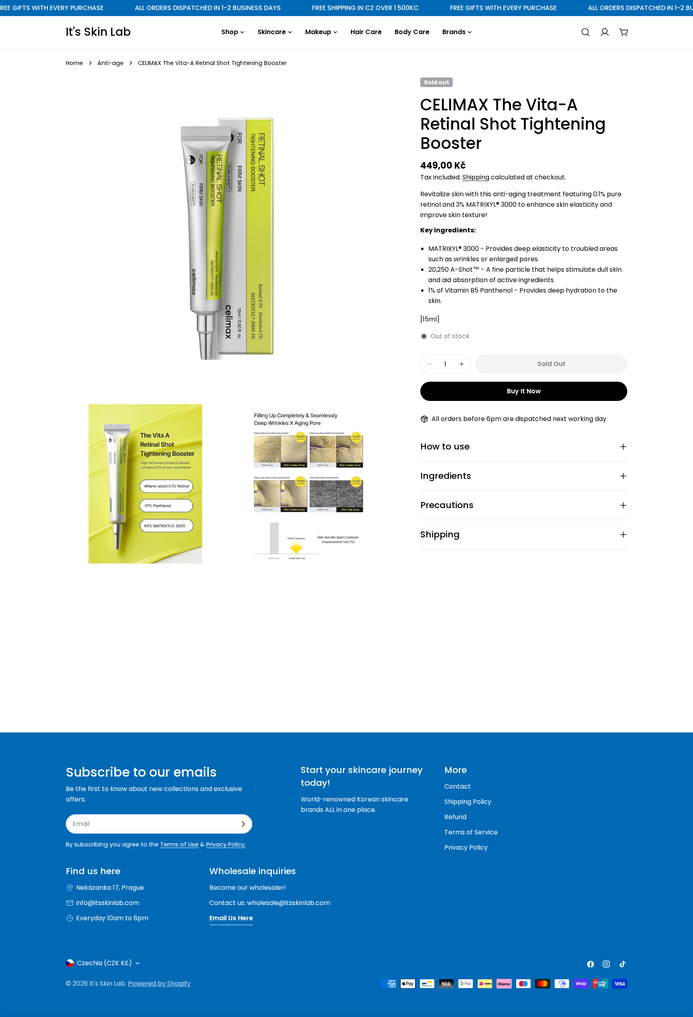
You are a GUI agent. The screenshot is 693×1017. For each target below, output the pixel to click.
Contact (457, 786)
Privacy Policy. (226, 844)
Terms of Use (179, 844)
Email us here (231, 918)
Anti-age (110, 63)
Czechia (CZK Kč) (104, 963)
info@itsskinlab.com (107, 902)
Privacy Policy (466, 847)
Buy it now (524, 391)
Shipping (475, 177)
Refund (455, 817)
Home (74, 63)
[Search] (586, 32)
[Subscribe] (243, 824)
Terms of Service (471, 832)
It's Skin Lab (98, 32)
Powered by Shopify (159, 983)
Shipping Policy (467, 801)
